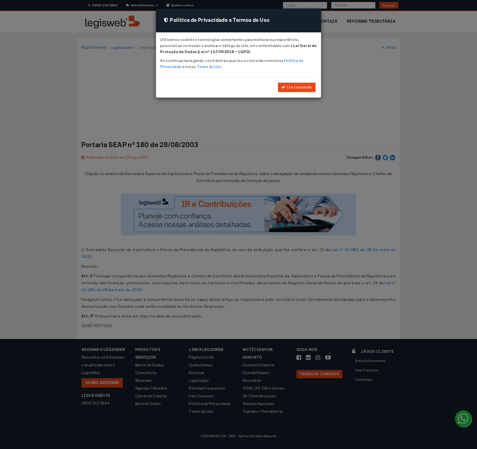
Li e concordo (298, 87)
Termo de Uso (209, 66)
